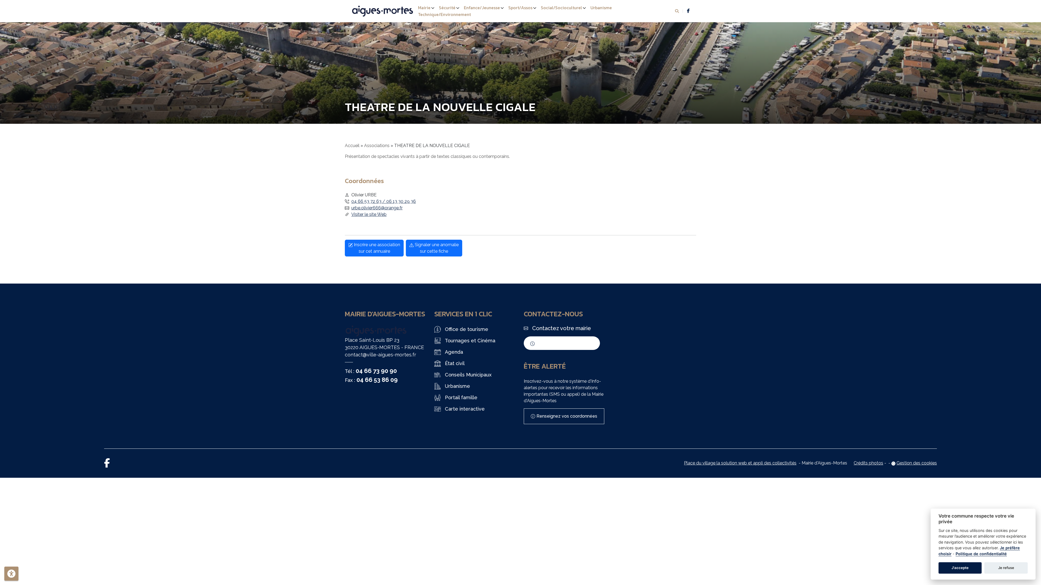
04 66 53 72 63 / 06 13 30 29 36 (383, 201)
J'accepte (960, 568)
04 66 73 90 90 (376, 370)
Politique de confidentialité (981, 553)
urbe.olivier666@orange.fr (377, 207)
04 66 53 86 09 (377, 379)
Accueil (352, 145)
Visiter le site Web (369, 214)
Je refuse (1006, 568)
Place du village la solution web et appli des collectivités (740, 463)
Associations (377, 145)
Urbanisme (601, 7)
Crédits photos (868, 463)
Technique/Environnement (444, 14)
